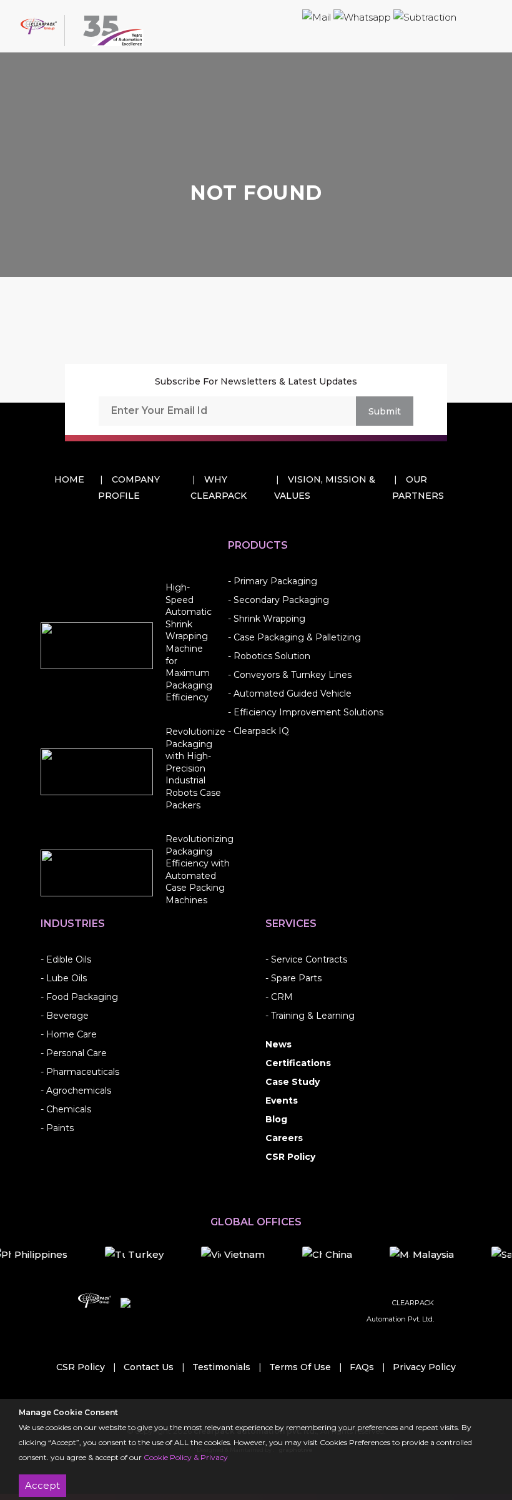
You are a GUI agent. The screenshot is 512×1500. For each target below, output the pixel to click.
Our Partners (418, 487)
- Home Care (69, 1034)
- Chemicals (66, 1109)
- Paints (57, 1128)
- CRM (279, 996)
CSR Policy (290, 1156)
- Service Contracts (306, 959)
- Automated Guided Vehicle (290, 693)
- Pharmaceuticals (80, 1071)
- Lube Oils (64, 978)
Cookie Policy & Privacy (186, 1457)
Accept (42, 1485)
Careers (284, 1138)
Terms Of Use (300, 1367)
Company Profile (129, 487)
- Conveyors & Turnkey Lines (290, 674)
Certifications (298, 1063)
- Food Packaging (79, 996)
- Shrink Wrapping (266, 618)
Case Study (292, 1081)
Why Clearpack (218, 487)
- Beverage (65, 1015)
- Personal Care (74, 1053)
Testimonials (221, 1367)
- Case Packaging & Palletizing (294, 637)
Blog (276, 1119)
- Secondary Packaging (278, 599)
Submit (384, 411)
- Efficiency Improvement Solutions (305, 712)
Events (281, 1100)
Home (69, 479)
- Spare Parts (293, 978)
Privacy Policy (424, 1367)
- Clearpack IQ (258, 731)
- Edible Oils (66, 959)
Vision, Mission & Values (324, 487)
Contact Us (149, 1367)
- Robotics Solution (269, 656)
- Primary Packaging (272, 581)
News (278, 1044)
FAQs (362, 1367)
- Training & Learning (310, 1015)
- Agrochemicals (76, 1090)
